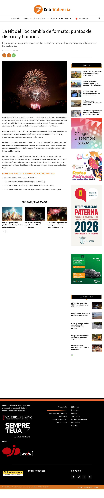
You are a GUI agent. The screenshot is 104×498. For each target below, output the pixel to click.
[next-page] (6, 231)
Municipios (75, 422)
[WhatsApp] (14, 55)
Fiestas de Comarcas (79, 419)
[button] (99, 18)
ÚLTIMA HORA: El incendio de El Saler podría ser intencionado (92, 73)
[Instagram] (79, 477)
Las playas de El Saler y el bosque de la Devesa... (80, 314)
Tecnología (75, 416)
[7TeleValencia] (52, 9)
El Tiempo (75, 407)
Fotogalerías (62, 407)
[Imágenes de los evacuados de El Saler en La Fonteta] (97, 348)
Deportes (26, 18)
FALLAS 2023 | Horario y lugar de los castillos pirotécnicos (33, 225)
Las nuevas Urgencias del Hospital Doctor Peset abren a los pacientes (92, 112)
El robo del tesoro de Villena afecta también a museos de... (80, 305)
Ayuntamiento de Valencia (38, 159)
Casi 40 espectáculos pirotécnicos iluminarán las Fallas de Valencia (12, 225)
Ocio (61, 18)
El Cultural (51, 18)
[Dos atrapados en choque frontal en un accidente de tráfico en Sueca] (76, 83)
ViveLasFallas (39, 18)
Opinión (74, 425)
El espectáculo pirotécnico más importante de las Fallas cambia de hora (57, 225)
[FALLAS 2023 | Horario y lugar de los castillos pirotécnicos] (35, 214)
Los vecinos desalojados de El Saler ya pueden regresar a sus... (80, 337)
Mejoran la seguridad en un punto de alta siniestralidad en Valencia (80, 326)
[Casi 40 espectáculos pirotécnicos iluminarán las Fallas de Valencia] (12, 214)
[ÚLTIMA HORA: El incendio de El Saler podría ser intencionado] (76, 74)
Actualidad (15, 18)
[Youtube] (90, 477)
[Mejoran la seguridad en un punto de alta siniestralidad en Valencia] (97, 325)
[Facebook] (4, 55)
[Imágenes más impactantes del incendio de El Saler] (76, 103)
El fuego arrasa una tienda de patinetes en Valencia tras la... (91, 93)
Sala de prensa (61, 422)
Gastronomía (88, 487)
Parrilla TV (63, 416)
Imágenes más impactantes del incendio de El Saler (92, 103)
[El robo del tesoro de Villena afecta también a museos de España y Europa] (97, 305)
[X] (9, 55)
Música (96, 487)
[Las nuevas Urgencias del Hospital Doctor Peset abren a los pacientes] (76, 113)
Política (74, 413)
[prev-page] (3, 231)
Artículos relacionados (34, 202)
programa (19, 120)
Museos (80, 487)
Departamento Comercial (57, 413)
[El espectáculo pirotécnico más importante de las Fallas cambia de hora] (57, 214)
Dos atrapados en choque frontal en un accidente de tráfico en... (92, 83)
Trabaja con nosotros (59, 419)
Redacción (8, 51)
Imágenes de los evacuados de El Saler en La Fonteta (80, 347)
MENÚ (66, 18)
